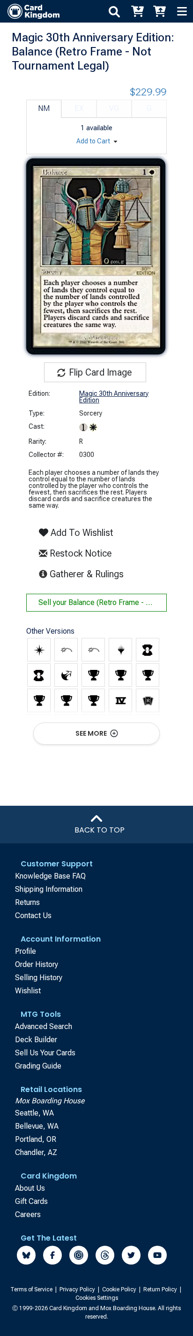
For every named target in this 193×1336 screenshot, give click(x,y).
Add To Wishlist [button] (80, 532)
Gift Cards (31, 1201)
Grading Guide (38, 1065)
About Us (30, 1188)
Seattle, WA (34, 1112)
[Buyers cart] (137, 11)
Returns (27, 902)
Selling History (38, 977)
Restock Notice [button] (79, 553)
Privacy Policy (77, 1289)
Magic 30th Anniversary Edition (113, 397)
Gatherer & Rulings (88, 574)
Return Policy (160, 1289)
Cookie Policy (120, 1289)
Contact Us (33, 915)
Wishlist (28, 990)
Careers (28, 1214)
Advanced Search (43, 1026)
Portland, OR (35, 1139)
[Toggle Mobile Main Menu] (182, 11)
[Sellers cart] (159, 11)
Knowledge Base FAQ (50, 876)
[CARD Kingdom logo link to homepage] (29, 11)
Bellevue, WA (37, 1126)
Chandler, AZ (36, 1152)
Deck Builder (36, 1039)
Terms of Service (32, 1289)
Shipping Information (48, 889)
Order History (36, 964)
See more (91, 733)
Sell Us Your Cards (45, 1052)
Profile (25, 951)
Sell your (102, 602)
